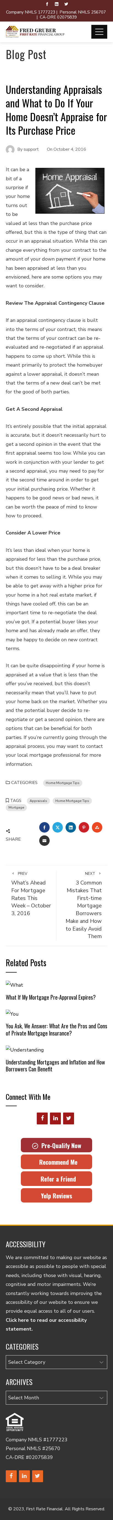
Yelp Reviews (56, 1195)
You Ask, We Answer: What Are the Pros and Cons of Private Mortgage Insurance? (56, 1029)
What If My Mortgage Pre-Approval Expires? (51, 997)
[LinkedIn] (55, 1118)
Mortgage (16, 807)
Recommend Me (56, 1162)
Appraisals (38, 800)
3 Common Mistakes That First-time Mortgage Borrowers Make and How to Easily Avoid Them (84, 905)
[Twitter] (68, 1118)
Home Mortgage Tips (63, 782)
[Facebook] (42, 1118)
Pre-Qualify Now (59, 1145)
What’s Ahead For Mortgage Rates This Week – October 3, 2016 (31, 894)
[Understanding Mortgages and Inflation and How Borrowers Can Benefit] (25, 1049)
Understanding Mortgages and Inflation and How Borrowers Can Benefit (55, 1065)
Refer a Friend (56, 1178)
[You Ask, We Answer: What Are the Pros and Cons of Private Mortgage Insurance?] (12, 1013)
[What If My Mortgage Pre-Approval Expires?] (14, 984)
